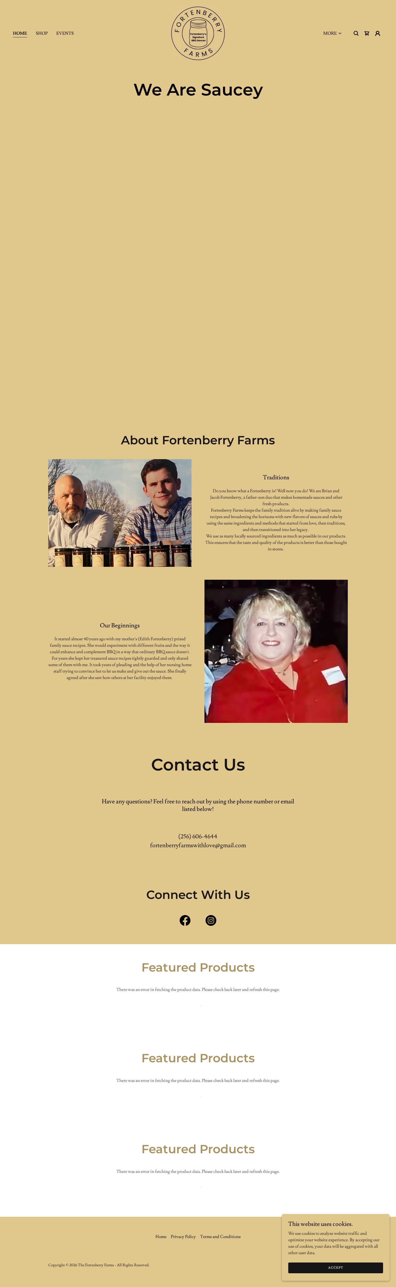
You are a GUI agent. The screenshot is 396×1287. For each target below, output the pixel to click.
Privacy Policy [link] (183, 1236)
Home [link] (20, 33)
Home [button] (160, 1236)
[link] (198, 32)
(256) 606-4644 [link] (197, 837)
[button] (332, 33)
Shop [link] (42, 33)
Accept (335, 1268)
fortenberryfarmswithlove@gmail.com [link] (198, 845)
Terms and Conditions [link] (220, 1236)
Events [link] (65, 33)
